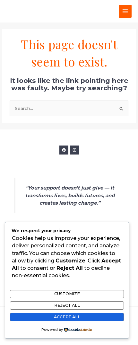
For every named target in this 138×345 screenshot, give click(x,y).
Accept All (67, 316)
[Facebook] (63, 150)
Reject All (67, 305)
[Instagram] (74, 150)
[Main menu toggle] (125, 11)
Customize (67, 293)
